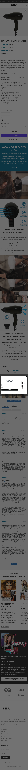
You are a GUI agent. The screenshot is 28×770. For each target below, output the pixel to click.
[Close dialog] (26, 376)
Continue (9, 389)
